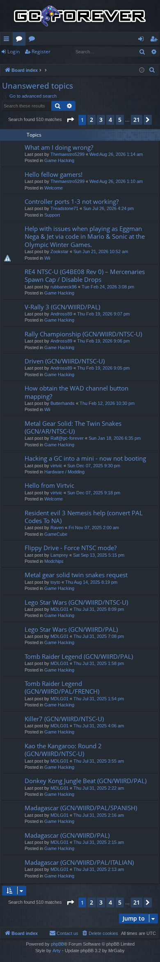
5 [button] (119, 119)
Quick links (8, 40)
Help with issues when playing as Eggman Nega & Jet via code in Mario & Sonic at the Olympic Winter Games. (85, 236)
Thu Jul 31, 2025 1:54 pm (98, 698)
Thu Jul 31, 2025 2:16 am (98, 815)
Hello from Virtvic (49, 485)
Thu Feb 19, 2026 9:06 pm (103, 340)
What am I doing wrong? (59, 147)
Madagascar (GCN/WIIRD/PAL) (67, 835)
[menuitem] (152, 70)
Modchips (54, 561)
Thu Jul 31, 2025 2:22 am (98, 788)
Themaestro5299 (67, 154)
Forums (20, 40)
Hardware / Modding (64, 471)
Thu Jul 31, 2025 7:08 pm (98, 636)
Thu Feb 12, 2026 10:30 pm (107, 403)
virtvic (56, 465)
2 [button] (91, 119)
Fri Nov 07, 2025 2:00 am (94, 527)
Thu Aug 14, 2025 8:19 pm (91, 582)
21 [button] (136, 119)
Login (13, 51)
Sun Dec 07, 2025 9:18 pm (93, 492)
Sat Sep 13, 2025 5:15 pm (98, 555)
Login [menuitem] (142, 40)
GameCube (55, 534)
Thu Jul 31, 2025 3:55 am (98, 761)
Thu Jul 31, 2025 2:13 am (98, 869)
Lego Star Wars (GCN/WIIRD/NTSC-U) (76, 602)
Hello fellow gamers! (53, 174)
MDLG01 (59, 609)
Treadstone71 (64, 208)
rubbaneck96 (63, 286)
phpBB (57, 943)
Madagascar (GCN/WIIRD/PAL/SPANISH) (81, 808)
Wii (47, 258)
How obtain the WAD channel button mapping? (76, 392)
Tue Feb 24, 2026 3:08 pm (108, 286)
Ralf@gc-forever (67, 438)
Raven (57, 527)
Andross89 (61, 313)
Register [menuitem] (155, 40)
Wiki (33, 40)
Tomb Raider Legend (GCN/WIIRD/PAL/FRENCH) (62, 687)
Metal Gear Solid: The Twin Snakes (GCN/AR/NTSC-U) (73, 427)
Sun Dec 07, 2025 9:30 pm (93, 465)
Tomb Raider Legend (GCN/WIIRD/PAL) (79, 656)
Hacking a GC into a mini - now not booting (85, 458)
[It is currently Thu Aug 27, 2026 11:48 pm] (141, 70)
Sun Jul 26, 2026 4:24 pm (108, 208)
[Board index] (80, 16)
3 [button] (101, 119)
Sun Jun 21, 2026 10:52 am (100, 251)
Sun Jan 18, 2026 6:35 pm (115, 438)
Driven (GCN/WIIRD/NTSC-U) (65, 361)
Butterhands (62, 403)
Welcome (53, 187)
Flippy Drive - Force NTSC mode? (71, 548)
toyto (55, 582)
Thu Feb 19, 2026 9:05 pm (103, 368)
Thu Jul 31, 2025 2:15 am (98, 842)
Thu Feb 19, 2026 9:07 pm (103, 313)
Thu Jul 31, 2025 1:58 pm (98, 663)
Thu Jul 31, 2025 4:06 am (98, 725)
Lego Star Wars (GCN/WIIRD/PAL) (71, 629)
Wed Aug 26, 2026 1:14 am (116, 154)
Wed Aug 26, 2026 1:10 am (116, 181)
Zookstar (59, 251)
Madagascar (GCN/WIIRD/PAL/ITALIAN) (79, 862)
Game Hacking (59, 160)
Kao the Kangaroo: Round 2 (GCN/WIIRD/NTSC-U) (63, 750)
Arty (57, 950)
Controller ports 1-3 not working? (72, 201)
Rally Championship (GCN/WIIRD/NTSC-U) (83, 334)
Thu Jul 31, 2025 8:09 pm (98, 609)
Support (52, 215)
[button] (70, 120)
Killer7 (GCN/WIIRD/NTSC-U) (64, 719)
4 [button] (110, 119)
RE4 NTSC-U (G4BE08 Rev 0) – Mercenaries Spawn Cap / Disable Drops (85, 275)
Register (41, 51)
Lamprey (59, 555)
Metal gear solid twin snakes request (76, 575)
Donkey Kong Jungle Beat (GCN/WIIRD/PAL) (85, 781)
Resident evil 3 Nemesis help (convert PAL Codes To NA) (84, 517)
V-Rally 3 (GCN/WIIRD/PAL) (62, 307)
